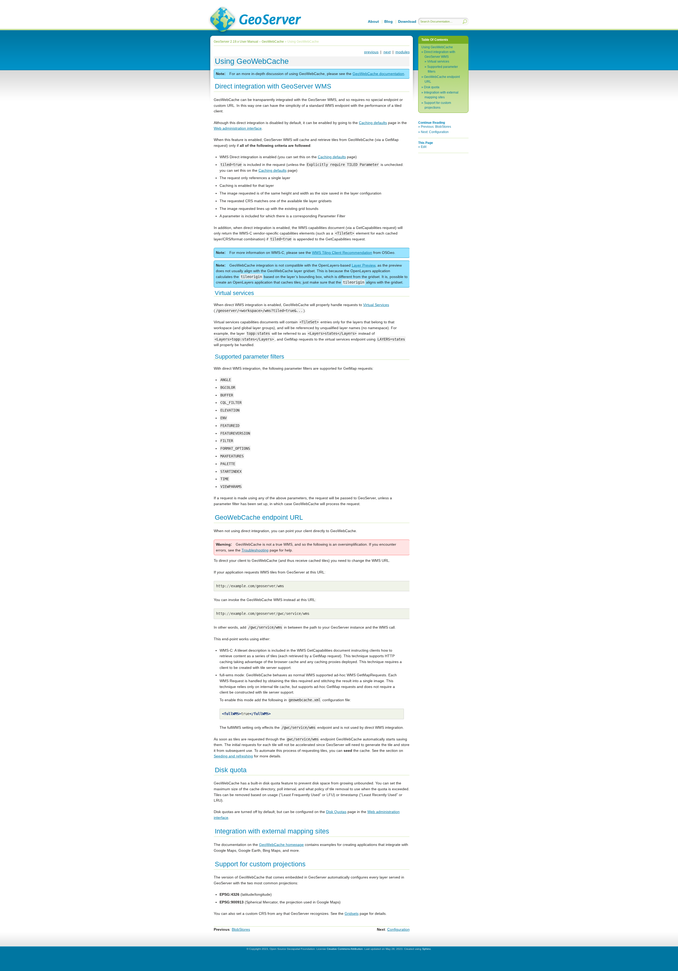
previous (371, 52)
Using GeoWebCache (437, 47)
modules (402, 52)
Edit (423, 147)
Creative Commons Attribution (345, 948)
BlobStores (241, 929)
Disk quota (431, 87)
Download (407, 21)
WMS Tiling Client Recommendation (342, 252)
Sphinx (426, 948)
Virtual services (438, 61)
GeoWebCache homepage (281, 844)
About (373, 21)
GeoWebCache (273, 41)
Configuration (398, 929)
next (387, 52)
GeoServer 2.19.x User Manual (254, 20)
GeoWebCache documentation (378, 74)
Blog (388, 21)
